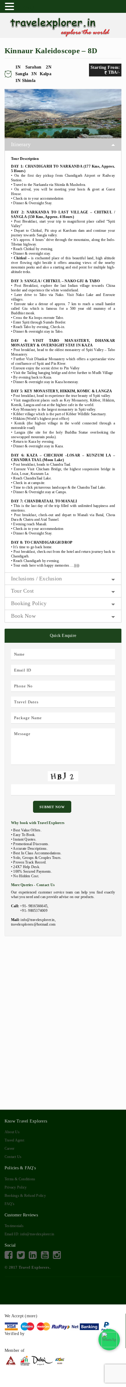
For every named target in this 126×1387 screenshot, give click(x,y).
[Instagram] (57, 1255)
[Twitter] (21, 1255)
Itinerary (21, 144)
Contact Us (13, 1157)
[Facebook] (9, 1255)
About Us (12, 1132)
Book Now (23, 616)
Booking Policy (28, 603)
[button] (10, 5)
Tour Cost (22, 591)
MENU (25, 7)
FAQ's (9, 1204)
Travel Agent (14, 1140)
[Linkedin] (33, 1255)
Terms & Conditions (20, 1179)
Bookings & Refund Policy (25, 1195)
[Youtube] (45, 1255)
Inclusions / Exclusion (36, 578)
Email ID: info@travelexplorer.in (29, 1234)
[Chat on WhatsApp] (109, 1339)
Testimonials (14, 1226)
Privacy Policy (16, 1187)
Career (9, 1148)
